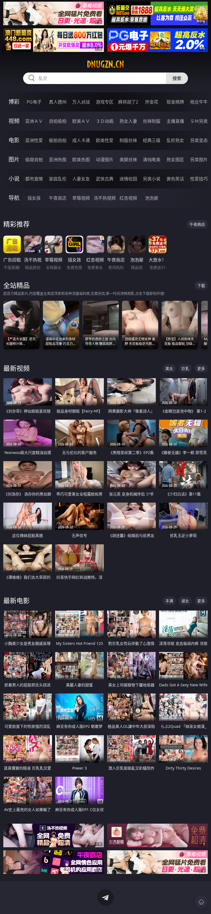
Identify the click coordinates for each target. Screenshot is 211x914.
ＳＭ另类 (199, 121)
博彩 (14, 101)
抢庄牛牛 (199, 102)
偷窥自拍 (34, 160)
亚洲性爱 (34, 140)
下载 (201, 285)
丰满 (169, 600)
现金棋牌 (175, 102)
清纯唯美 (151, 160)
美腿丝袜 (128, 160)
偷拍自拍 (57, 140)
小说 (14, 178)
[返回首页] (201, 902)
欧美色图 (81, 160)
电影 (14, 140)
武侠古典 (104, 179)
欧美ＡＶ (81, 121)
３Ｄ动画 (104, 121)
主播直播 (175, 121)
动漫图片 (104, 160)
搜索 (177, 78)
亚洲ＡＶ (34, 121)
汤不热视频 (105, 198)
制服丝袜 (128, 140)
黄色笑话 (175, 179)
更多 (201, 368)
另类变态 (199, 140)
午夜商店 (57, 198)
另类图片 (199, 160)
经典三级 (151, 140)
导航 (14, 198)
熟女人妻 (128, 121)
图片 (14, 159)
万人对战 (81, 102)
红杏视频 (128, 198)
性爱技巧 (199, 179)
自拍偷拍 (57, 121)
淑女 (185, 600)
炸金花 (151, 102)
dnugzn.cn (105, 64)
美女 (169, 368)
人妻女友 (81, 179)
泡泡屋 (151, 198)
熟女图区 (175, 160)
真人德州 (57, 102)
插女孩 (34, 198)
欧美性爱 (104, 140)
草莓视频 (81, 198)
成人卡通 (81, 140)
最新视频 (16, 368)
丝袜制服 (151, 121)
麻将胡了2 (128, 102)
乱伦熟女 (175, 140)
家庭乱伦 (57, 179)
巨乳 (185, 368)
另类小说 (151, 179)
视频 (14, 121)
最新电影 (16, 600)
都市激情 (34, 179)
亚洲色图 (57, 160)
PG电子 (34, 102)
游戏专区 (104, 102)
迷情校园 (128, 179)
